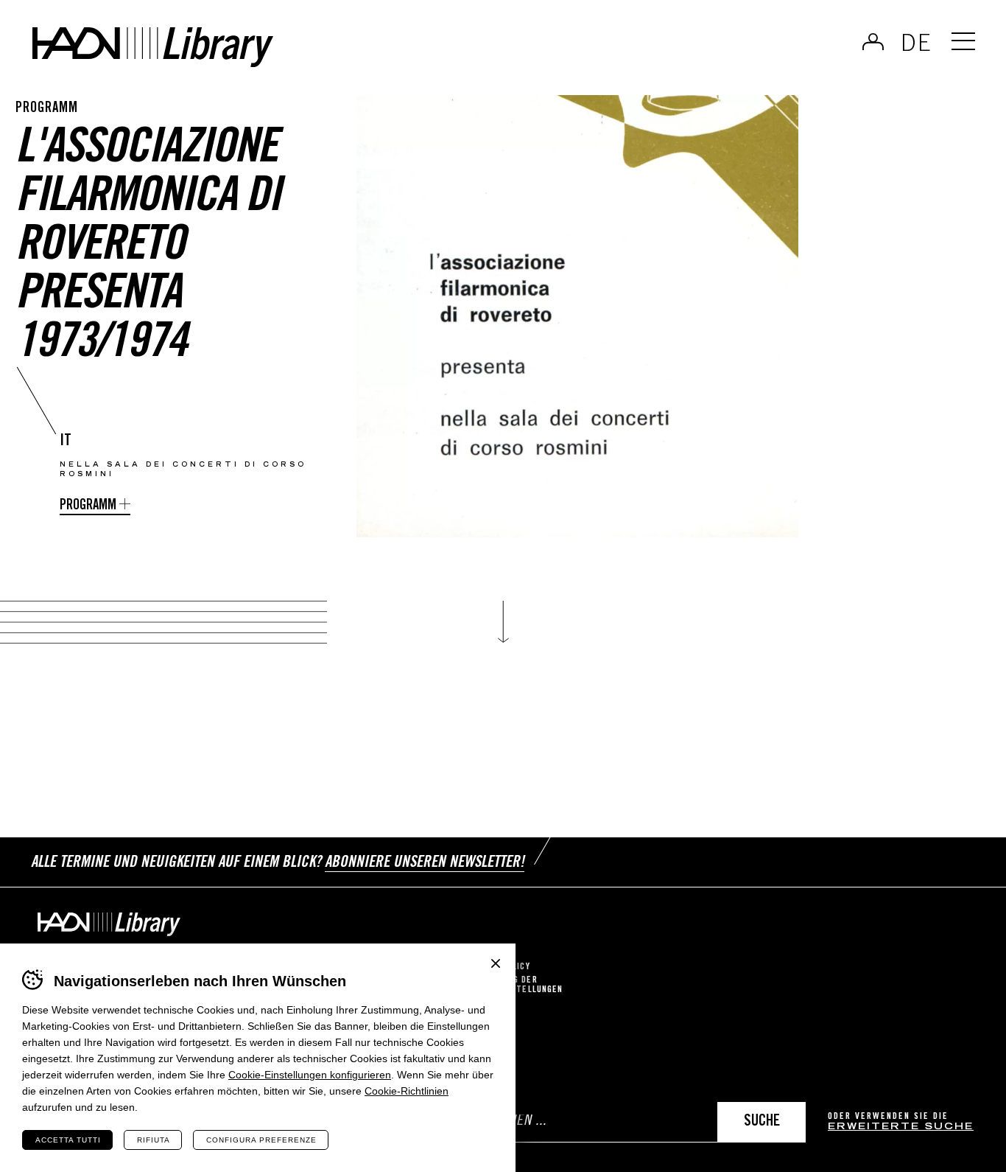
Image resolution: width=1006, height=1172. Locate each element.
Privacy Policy (497, 967)
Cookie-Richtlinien (407, 1091)
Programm (88, 506)
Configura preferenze (261, 1140)
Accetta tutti (68, 1140)
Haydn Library (153, 47)
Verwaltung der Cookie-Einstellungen (513, 985)
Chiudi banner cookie (495, 963)
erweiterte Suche (901, 1127)
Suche (762, 1122)
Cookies (481, 954)
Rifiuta (153, 1140)
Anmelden (873, 41)
